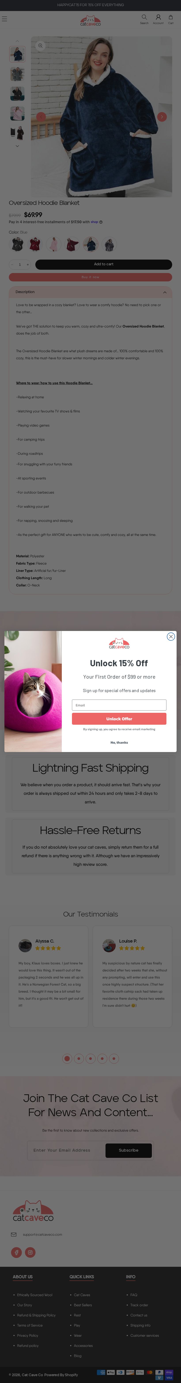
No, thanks (119, 742)
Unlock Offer (119, 718)
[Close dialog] (171, 636)
